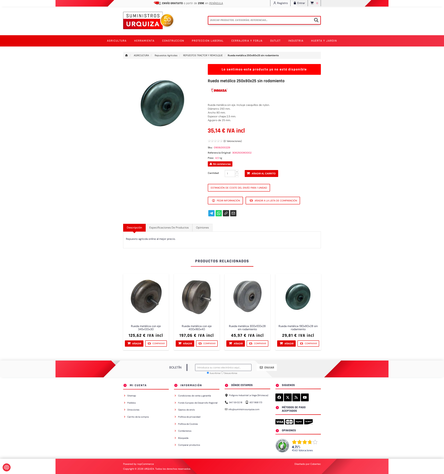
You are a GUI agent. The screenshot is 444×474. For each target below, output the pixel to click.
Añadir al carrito (264, 173)
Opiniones (202, 227)
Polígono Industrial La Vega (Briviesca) (248, 395)
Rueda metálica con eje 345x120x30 (146, 328)
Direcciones (133, 409)
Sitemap (131, 395)
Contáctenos (184, 430)
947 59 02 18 (235, 402)
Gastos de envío (186, 409)
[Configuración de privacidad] (7, 467)
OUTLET (275, 41)
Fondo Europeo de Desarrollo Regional (197, 402)
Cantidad (213, 173)
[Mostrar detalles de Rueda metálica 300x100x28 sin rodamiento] (247, 297)
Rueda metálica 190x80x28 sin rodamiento (298, 328)
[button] (116, 40)
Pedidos (131, 402)
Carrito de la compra (138, 416)
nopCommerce (145, 463)
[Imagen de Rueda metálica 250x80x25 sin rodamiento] (163, 103)
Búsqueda (183, 438)
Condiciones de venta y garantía (194, 395)
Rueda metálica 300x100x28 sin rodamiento (247, 328)
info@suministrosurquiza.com (243, 409)
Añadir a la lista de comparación (276, 200)
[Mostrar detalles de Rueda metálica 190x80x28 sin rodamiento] (298, 297)
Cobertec (315, 463)
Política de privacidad (189, 416)
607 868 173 (256, 402)
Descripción (134, 227)
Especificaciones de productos (169, 227)
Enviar (269, 367)
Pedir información (228, 200)
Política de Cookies (188, 423)
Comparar (158, 343)
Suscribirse (215, 373)
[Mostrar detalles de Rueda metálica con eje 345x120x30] (146, 297)
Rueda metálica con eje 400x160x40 (197, 328)
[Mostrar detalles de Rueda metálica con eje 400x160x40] (197, 297)
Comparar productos (189, 444)
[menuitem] (116, 40)
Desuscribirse (230, 373)
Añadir (136, 343)
